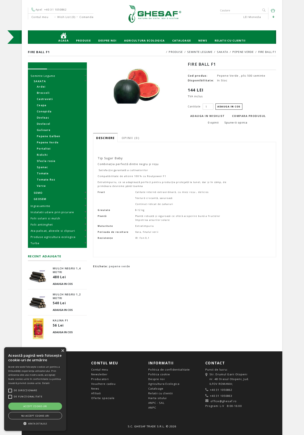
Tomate (43, 173)
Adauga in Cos (63, 283)
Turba (35, 243)
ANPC (152, 407)
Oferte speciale (103, 398)
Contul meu (99, 369)
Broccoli (43, 93)
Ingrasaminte (40, 206)
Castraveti (45, 99)
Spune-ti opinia (235, 122)
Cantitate (194, 106)
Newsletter (99, 374)
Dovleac (43, 117)
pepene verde (119, 266)
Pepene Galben (48, 136)
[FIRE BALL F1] (137, 85)
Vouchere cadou (103, 384)
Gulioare (43, 130)
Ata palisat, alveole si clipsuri (53, 231)
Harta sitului (157, 398)
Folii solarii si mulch (45, 218)
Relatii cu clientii (230, 40)
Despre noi (107, 40)
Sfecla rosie (46, 161)
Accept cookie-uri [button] (35, 406)
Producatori (100, 379)
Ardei (41, 86)
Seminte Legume (200, 52)
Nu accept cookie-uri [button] (35, 415)
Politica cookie (159, 374)
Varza (41, 186)
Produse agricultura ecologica (53, 237)
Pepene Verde (243, 52)
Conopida (44, 111)
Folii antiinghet (42, 224)
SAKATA (222, 52)
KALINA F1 (60, 320)
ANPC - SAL (156, 403)
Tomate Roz (46, 179)
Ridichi (42, 155)
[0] (273, 11)
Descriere (105, 138)
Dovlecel (43, 124)
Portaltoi (44, 148)
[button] (35, 423)
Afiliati (96, 393)
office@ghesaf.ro (224, 401)
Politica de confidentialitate (169, 369)
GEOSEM (40, 199)
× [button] (62, 350)
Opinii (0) (130, 138)
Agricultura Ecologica (144, 40)
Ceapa (41, 105)
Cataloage (181, 40)
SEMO (38, 193)
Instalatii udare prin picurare (52, 212)
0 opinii (213, 122)
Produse (83, 40)
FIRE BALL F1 (267, 52)
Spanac (42, 167)
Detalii (46, 383)
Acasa (63, 40)
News (202, 40)
